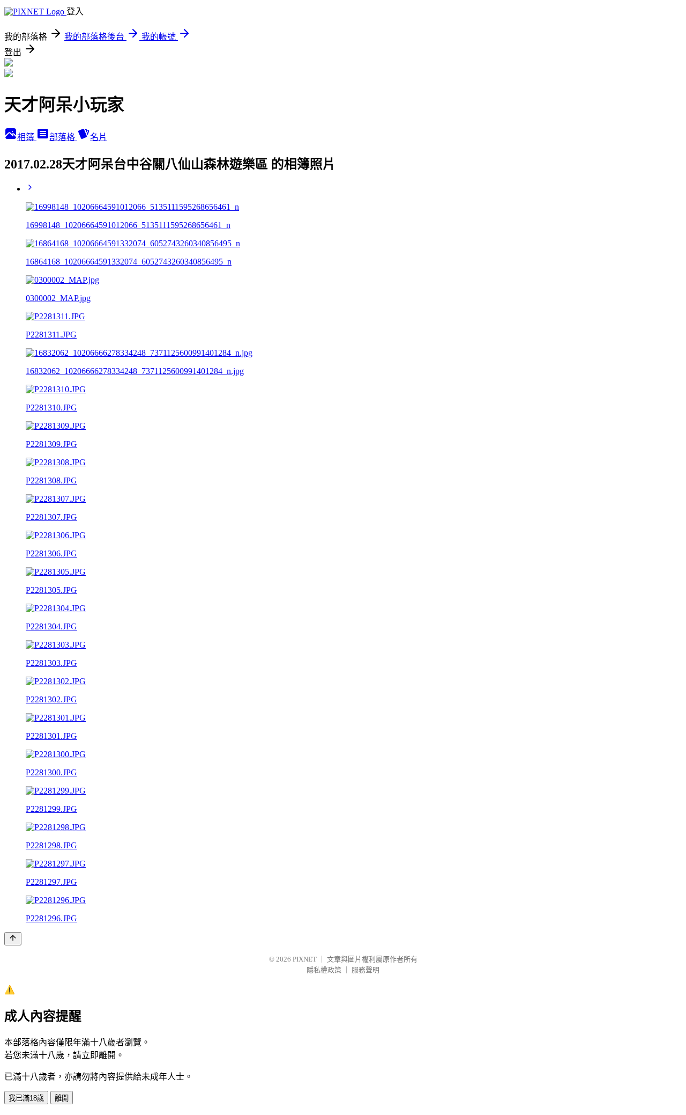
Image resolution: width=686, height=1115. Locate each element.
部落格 (63, 137)
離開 (62, 1098)
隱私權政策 (324, 970)
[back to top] (12, 938)
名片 (98, 137)
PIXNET (305, 959)
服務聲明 (365, 970)
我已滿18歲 (26, 1098)
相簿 (26, 137)
